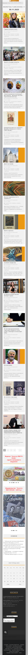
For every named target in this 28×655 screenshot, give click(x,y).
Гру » (20, 584)
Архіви (4, 616)
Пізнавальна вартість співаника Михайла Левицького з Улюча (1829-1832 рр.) (13, 129)
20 (13, 578)
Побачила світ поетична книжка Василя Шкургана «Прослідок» (13, 542)
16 (23, 575)
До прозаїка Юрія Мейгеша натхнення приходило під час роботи (13, 544)
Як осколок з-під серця (10, 397)
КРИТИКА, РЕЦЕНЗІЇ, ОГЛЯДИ (12, 34)
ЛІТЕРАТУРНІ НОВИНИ (9, 35)
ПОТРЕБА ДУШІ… (8, 365)
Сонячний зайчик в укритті (11, 554)
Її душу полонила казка (10, 29)
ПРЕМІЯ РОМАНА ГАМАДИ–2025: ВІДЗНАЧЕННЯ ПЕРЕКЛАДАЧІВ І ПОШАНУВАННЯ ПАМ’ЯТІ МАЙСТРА (13, 431)
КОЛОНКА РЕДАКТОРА (14, 644)
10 (4, 575)
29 (20, 581)
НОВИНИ (17, 35)
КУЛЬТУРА (7, 67)
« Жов (8, 584)
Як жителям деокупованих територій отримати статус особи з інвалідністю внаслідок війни (13, 331)
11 (7, 575)
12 (10, 575)
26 (10, 581)
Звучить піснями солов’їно (11, 62)
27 (13, 581)
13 (13, 575)
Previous (4, 473)
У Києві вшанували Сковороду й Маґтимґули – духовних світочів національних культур (13, 95)
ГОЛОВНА (6, 644)
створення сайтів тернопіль (10, 636)
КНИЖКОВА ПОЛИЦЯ (18, 648)
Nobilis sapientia (8, 230)
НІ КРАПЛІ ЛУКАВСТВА (10, 262)
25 (7, 581)
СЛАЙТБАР (6, 36)
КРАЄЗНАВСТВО (7, 650)
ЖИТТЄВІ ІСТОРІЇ (9, 648)
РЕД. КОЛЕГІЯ (9, 646)
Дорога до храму (8, 164)
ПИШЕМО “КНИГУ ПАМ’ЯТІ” (12, 652)
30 (23, 581)
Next (24, 473)
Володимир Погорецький (11, 30)
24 (4, 581)
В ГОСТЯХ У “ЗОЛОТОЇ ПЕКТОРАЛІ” (14, 647)
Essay (6, 300)
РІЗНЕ (20, 652)
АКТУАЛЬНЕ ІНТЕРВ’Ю (17, 646)
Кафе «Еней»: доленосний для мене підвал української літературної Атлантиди (14, 547)
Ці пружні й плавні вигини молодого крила (11, 295)
